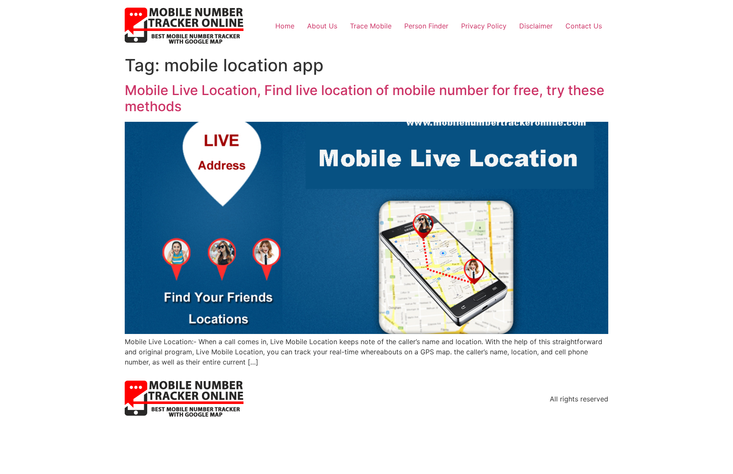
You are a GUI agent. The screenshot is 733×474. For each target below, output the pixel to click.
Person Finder (426, 26)
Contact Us (583, 26)
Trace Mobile (371, 26)
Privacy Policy (483, 26)
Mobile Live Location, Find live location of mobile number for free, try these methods (364, 98)
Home (284, 26)
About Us (322, 26)
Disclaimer (536, 26)
